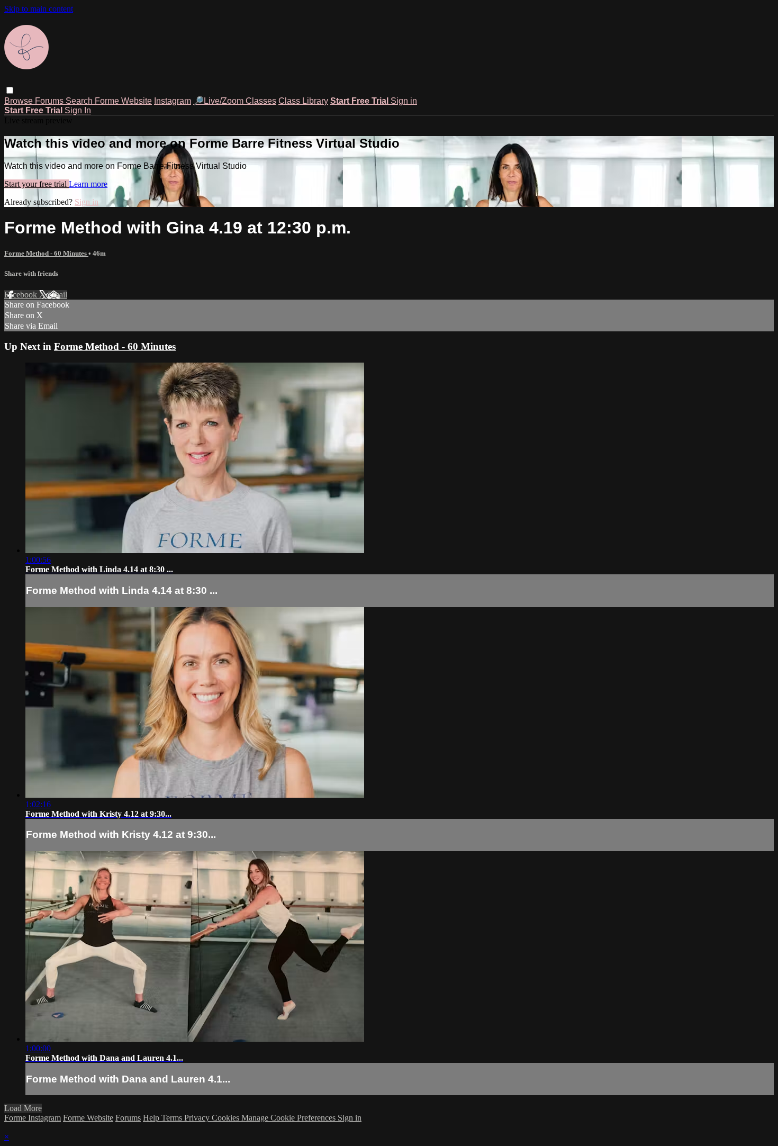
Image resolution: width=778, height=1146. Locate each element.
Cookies (226, 1117)
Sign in (404, 100)
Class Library (303, 100)
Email (57, 294)
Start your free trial (36, 183)
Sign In (78, 110)
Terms (172, 1117)
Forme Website (123, 100)
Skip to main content (38, 8)
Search (80, 100)
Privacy (198, 1117)
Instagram (172, 100)
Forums (50, 100)
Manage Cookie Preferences (289, 1117)
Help (152, 1117)
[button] (9, 90)
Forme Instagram (32, 1117)
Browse (19, 100)
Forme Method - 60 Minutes (46, 253)
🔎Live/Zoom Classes (234, 100)
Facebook (21, 294)
